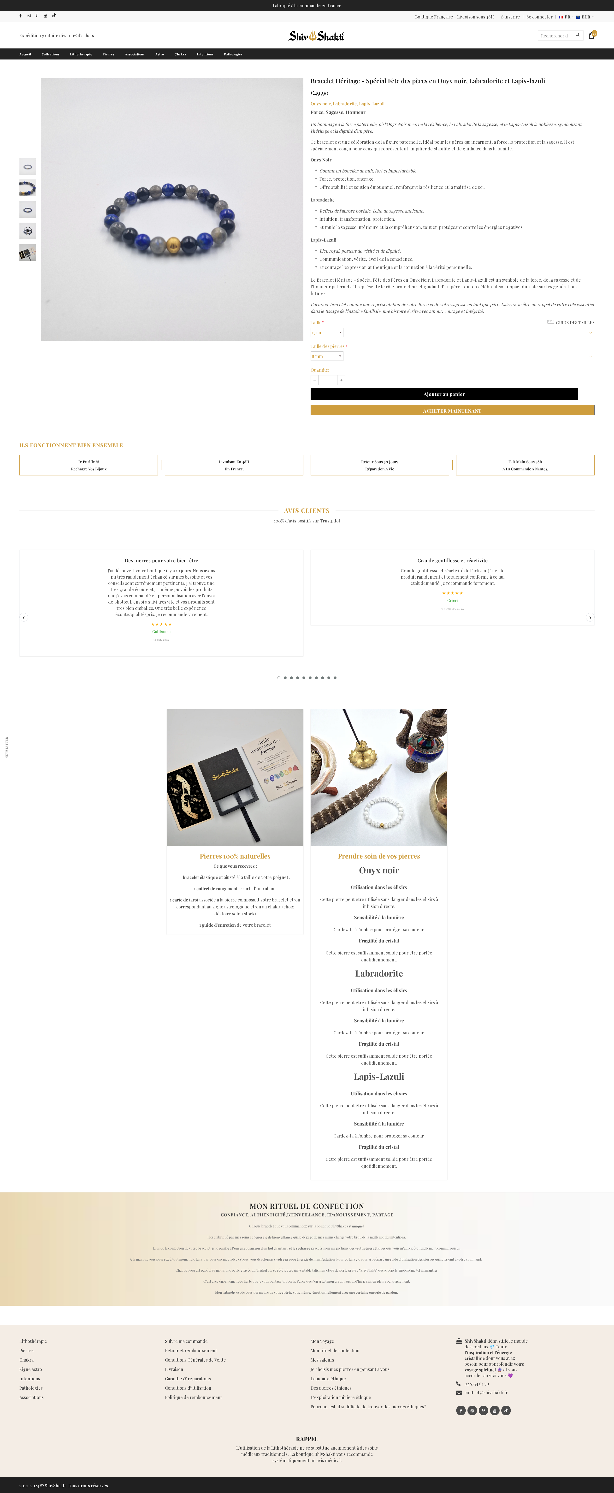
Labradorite (345, 104)
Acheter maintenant (452, 411)
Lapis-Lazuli (372, 104)
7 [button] (316, 677)
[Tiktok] (55, 16)
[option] (172, 209)
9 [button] (328, 677)
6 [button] (310, 677)
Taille (317, 322)
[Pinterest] (39, 16)
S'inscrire (510, 17)
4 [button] (297, 677)
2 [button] (285, 677)
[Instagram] (31, 16)
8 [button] (322, 677)
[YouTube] (47, 16)
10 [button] (335, 677)
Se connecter (539, 17)
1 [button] (278, 677)
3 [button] (291, 677)
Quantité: (320, 370)
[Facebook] (22, 16)
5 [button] (303, 677)
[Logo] (316, 35)
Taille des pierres (329, 346)
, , (348, 104)
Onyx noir (321, 104)
